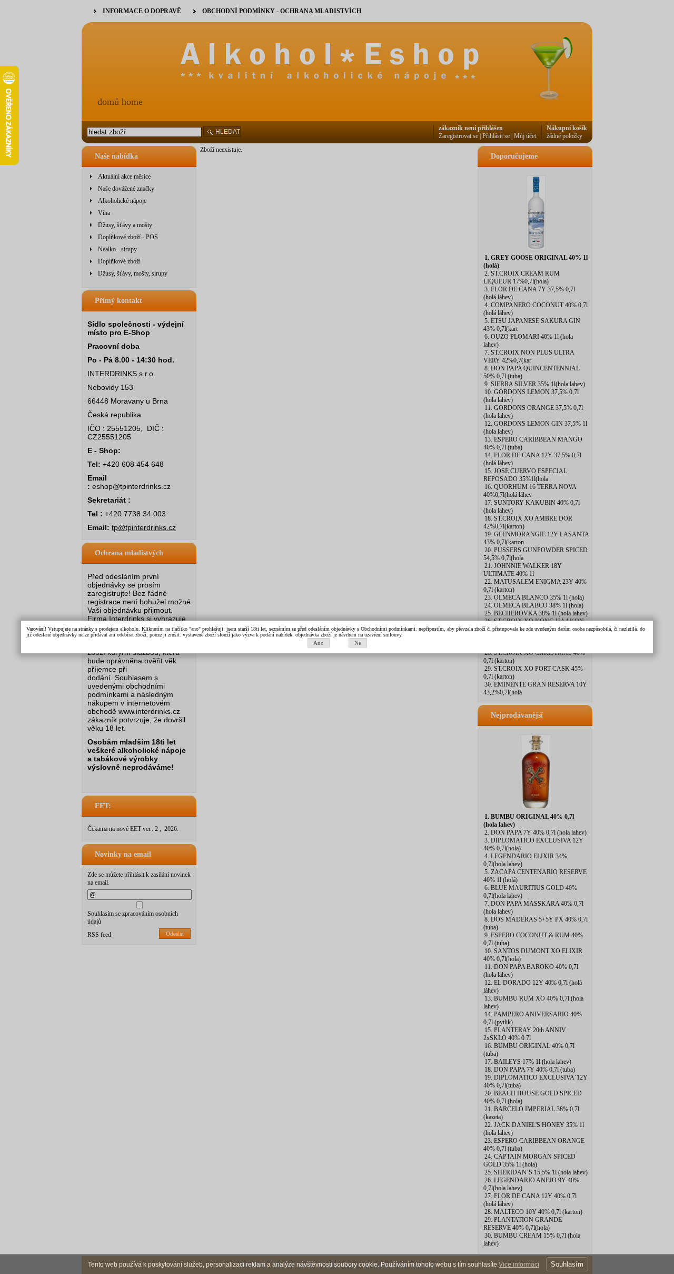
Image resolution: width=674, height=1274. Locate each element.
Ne (357, 643)
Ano (318, 643)
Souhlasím (567, 1264)
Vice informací (519, 1264)
